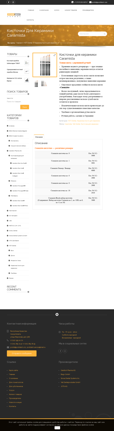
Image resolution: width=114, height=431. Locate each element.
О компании (13, 378)
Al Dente (11, 126)
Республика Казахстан (18, 331)
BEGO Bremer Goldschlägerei (18, 131)
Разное (11, 278)
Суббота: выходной (69, 335)
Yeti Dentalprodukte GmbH (70, 382)
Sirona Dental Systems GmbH (18, 235)
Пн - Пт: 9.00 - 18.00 (69, 332)
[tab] (39, 136)
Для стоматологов (16, 382)
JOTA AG (64, 386)
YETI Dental (28, 43)
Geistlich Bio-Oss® (18, 168)
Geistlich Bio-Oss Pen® (19, 163)
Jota (10, 220)
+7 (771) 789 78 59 (29, 344)
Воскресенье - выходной (71, 338)
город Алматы (15, 334)
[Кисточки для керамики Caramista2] (44, 83)
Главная (19, 43)
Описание (39, 137)
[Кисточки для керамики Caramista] (36, 83)
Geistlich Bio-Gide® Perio (20, 205)
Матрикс (13, 181)
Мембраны (14, 196)
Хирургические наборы (18, 146)
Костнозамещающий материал (17, 157)
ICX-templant (13, 215)
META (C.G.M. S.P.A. (15, 225)
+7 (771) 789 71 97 (16, 344)
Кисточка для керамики (89, 124)
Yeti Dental (76, 124)
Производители (15, 398)
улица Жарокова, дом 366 (20, 337)
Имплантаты (15, 141)
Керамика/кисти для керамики (46, 43)
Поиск (24, 107)
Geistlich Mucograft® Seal (20, 191)
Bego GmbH (65, 374)
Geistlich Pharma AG (15, 151)
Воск (12, 250)
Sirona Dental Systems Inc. (70, 378)
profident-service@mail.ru (36, 347)
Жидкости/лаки (16, 260)
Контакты (12, 406)
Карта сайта (13, 370)
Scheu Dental (13, 230)
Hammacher (13, 210)
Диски (13, 255)
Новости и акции (15, 402)
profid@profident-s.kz (18, 347)
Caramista (68, 124)
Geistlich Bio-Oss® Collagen (18, 174)
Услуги (11, 390)
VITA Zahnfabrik (14, 240)
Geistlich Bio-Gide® (18, 200)
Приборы (14, 273)
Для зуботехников (16, 386)
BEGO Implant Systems (16, 136)
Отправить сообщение (22, 353)
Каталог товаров (15, 394)
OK (57, 428)
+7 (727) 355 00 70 (16, 340)
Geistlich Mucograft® (18, 186)
